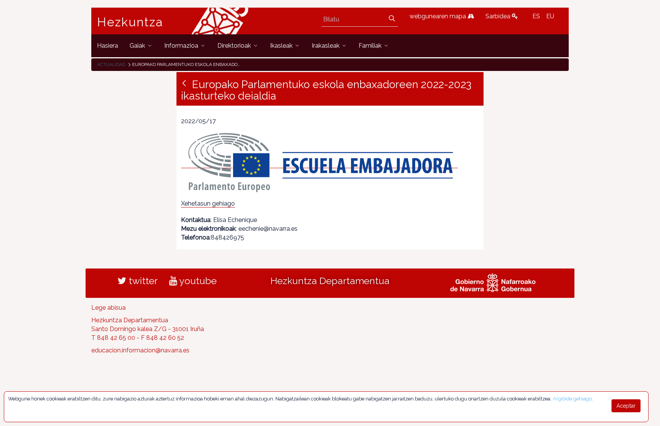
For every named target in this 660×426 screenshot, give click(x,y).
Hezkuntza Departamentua (330, 280)
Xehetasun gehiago (208, 203)
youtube (197, 280)
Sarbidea (498, 16)
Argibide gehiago (572, 399)
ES (536, 16)
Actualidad (111, 64)
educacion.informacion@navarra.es (140, 350)
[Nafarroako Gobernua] (492, 282)
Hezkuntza (130, 22)
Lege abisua (108, 307)
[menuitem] (107, 45)
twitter (142, 280)
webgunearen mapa (438, 16)
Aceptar (626, 406)
